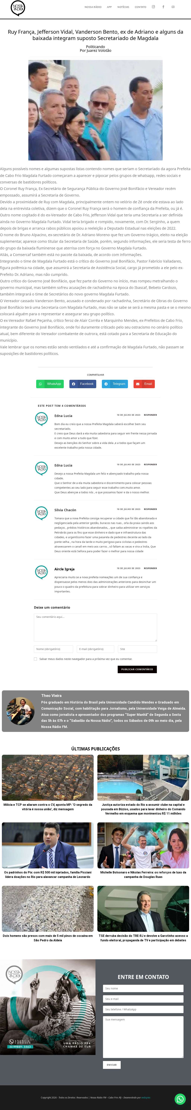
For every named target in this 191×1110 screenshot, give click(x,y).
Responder (150, 415)
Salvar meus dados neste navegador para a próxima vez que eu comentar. (86, 659)
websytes (145, 1097)
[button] (50, 384)
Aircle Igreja (64, 569)
